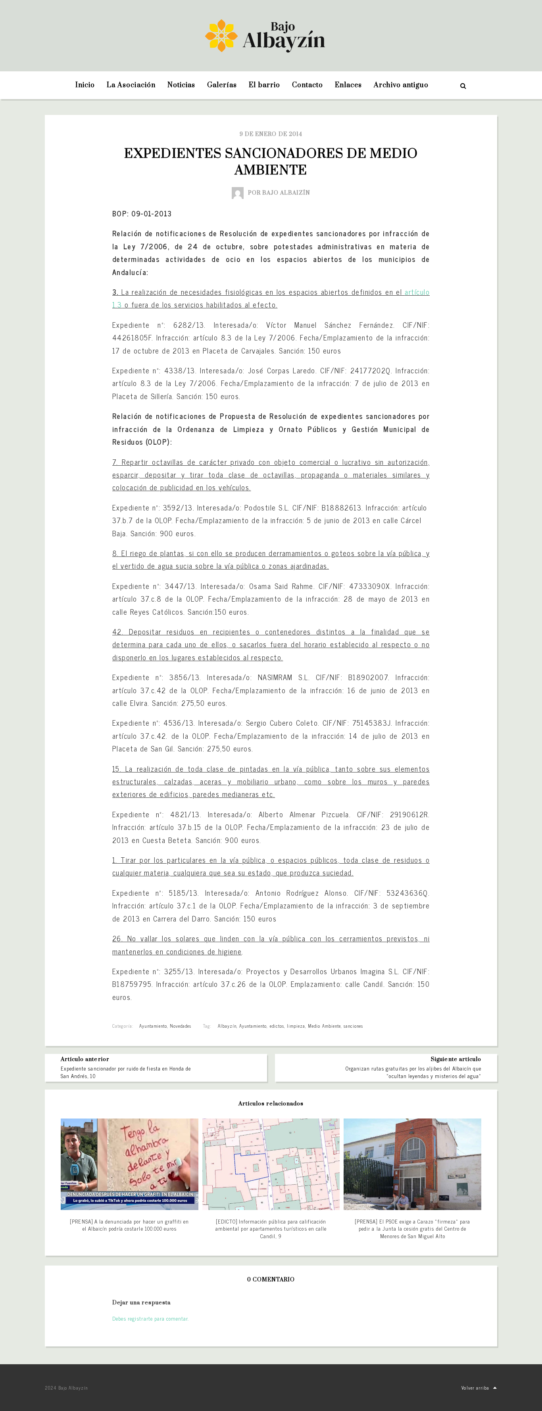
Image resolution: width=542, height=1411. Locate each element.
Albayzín (227, 1025)
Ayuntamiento (153, 1025)
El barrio (264, 85)
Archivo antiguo (401, 85)
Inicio (85, 85)
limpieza (296, 1025)
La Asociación (131, 85)
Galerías (222, 85)
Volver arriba (475, 1387)
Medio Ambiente (324, 1025)
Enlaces (348, 85)
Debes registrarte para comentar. (150, 1318)
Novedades (180, 1025)
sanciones (353, 1025)
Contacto (307, 85)
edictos (277, 1025)
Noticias (181, 85)
